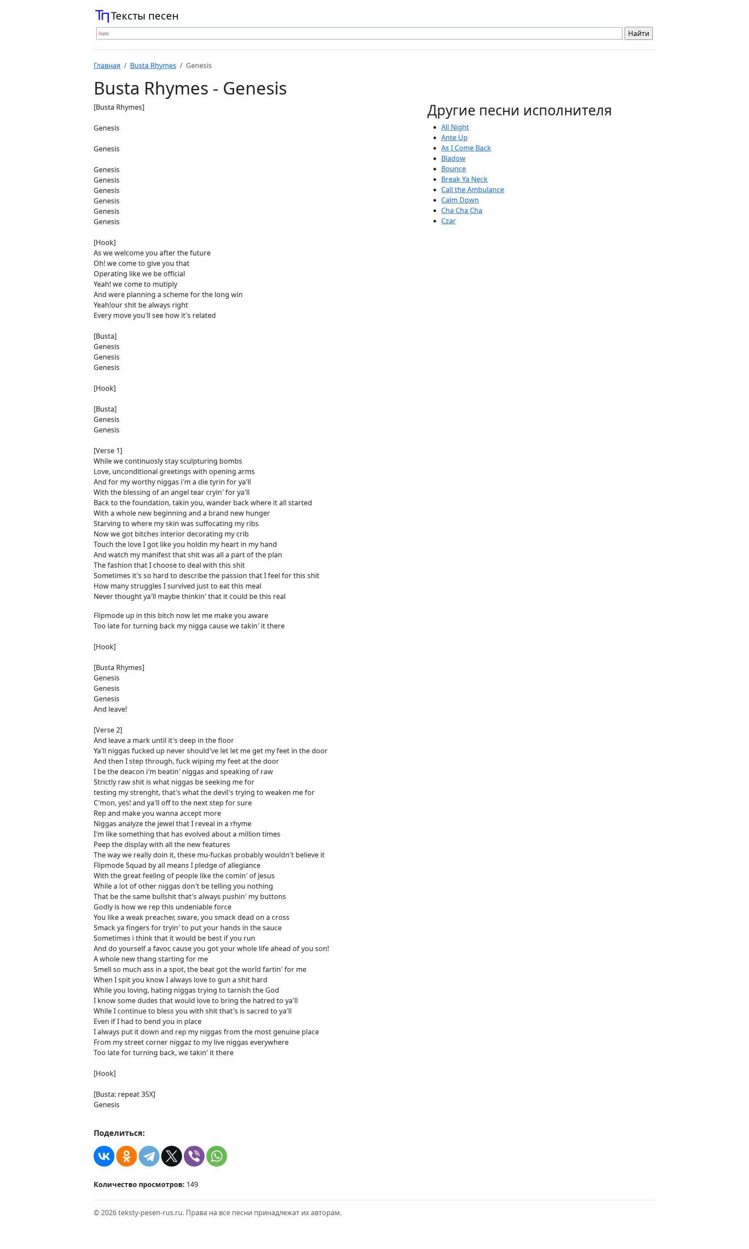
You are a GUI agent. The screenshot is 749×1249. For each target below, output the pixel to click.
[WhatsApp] (216, 1156)
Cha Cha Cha (461, 210)
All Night (455, 127)
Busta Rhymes (153, 65)
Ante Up (454, 137)
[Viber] (194, 1156)
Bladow (453, 158)
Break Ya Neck (464, 179)
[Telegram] (149, 1156)
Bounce (453, 168)
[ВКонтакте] (104, 1156)
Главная (107, 65)
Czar (448, 221)
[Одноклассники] (126, 1156)
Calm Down (460, 200)
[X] (171, 1156)
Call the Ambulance (472, 189)
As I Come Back (466, 148)
